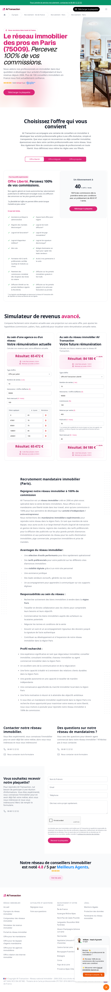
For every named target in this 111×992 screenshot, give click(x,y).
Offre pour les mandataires (14, 936)
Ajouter (35, 410)
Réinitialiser (44, 410)
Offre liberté (34, 159)
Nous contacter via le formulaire (20, 754)
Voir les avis (56, 878)
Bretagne (61, 956)
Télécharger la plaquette (88, 9)
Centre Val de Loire (65, 947)
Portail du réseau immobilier (15, 932)
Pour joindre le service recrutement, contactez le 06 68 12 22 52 (56, 2)
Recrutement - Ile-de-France (34, 15)
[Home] (4, 15)
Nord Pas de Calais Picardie (68, 918)
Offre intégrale (54, 159)
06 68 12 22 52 (13, 749)
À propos (15, 15)
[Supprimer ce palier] (46, 415)
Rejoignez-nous (36, 907)
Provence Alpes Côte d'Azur (68, 969)
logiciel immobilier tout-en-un (92, 969)
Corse (59, 960)
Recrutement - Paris (58, 15)
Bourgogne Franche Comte (68, 951)
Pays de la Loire (63, 964)
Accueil (6, 907)
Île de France (62, 909)
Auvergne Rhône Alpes (66, 913)
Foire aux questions (38, 911)
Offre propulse (75, 159)
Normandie (62, 936)
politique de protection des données (88, 834)
